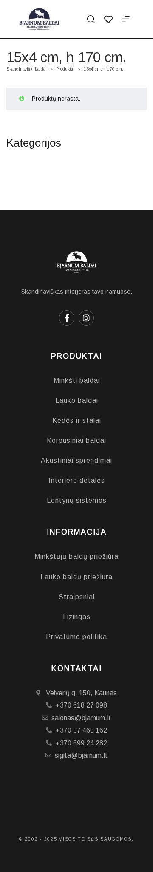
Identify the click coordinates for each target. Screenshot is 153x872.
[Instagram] (86, 318)
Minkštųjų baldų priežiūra (76, 556)
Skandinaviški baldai (26, 69)
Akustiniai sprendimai (76, 460)
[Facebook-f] (66, 318)
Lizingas (77, 616)
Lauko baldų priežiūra (76, 576)
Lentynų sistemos (77, 500)
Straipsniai (77, 596)
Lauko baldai (76, 400)
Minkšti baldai (77, 380)
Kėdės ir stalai (76, 420)
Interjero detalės (76, 480)
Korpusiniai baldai (76, 440)
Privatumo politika (76, 636)
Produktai (65, 69)
